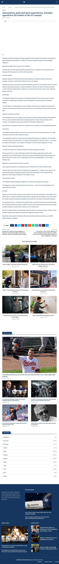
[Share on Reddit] (29, 225)
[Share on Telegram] (36, 225)
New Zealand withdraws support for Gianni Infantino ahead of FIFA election (13, 400)
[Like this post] (12, 225)
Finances (30, 444)
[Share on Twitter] (19, 225)
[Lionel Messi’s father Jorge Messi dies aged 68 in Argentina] (44, 412)
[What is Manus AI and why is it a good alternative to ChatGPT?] (38, 501)
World (30, 476)
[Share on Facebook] (16, 225)
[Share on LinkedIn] (26, 225)
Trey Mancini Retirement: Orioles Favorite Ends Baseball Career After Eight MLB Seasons (28, 375)
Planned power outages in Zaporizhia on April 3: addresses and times (14, 546)
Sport (30, 462)
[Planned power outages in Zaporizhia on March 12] (15, 534)
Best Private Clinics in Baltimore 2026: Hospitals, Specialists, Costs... (48, 529)
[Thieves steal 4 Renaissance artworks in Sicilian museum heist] (43, 253)
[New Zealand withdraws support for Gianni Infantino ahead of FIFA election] (15, 388)
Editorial (39, 561)
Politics (30, 455)
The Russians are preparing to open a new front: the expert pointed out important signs (14, 550)
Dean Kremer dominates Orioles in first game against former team (14, 424)
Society (9, 7)
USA (30, 472)
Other (30, 451)
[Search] (56, 2)
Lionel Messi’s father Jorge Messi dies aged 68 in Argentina (43, 424)
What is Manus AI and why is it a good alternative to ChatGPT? (36, 507)
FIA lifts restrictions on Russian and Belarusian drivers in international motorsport (43, 400)
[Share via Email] (47, 225)
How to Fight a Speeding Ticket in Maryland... (15, 264)
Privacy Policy (48, 561)
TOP (30, 469)
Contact (57, 561)
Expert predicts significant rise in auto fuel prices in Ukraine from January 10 (37, 517)
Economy (30, 440)
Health (30, 448)
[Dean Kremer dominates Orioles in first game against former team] (15, 412)
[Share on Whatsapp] (33, 225)
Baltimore (30, 437)
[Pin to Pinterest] (22, 225)
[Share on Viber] (40, 225)
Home (3, 7)
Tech (30, 465)
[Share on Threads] (43, 225)
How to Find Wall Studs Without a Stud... (43, 315)
